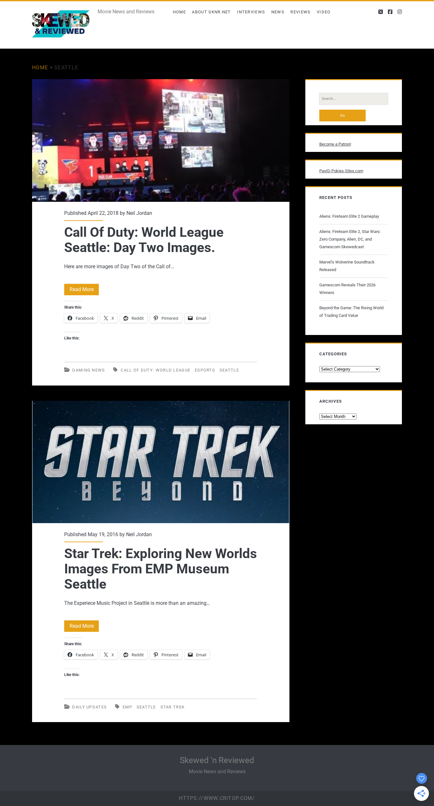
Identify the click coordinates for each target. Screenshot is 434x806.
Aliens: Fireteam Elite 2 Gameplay (349, 216)
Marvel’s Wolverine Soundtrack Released (347, 266)
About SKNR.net (211, 12)
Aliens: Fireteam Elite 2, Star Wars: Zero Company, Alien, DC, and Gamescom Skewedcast (350, 239)
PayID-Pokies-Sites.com (341, 170)
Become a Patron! (335, 144)
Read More (84, 290)
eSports (205, 370)
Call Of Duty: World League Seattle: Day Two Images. (160, 140)
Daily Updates (89, 707)
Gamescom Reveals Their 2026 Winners (347, 289)
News (277, 12)
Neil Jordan (139, 213)
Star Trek (172, 707)
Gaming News (88, 370)
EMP (127, 707)
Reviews (300, 12)
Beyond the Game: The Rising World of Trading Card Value (351, 311)
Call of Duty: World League (155, 370)
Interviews (251, 12)
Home (179, 12)
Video (324, 12)
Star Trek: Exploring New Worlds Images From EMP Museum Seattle (160, 462)
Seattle (229, 370)
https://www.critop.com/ (217, 798)
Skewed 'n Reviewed (217, 760)
